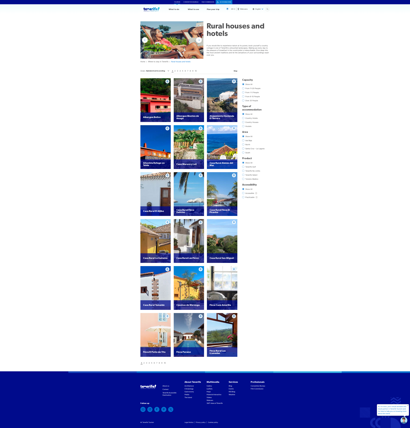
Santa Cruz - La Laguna (254, 149)
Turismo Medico (251, 179)
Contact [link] (165, 389)
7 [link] (187, 71)
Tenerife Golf (250, 167)
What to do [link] (174, 9)
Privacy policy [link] (201, 422)
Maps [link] (209, 392)
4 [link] (180, 71)
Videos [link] (209, 397)
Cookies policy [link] (213, 422)
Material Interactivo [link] (214, 394)
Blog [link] (230, 386)
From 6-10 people (252, 96)
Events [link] (231, 389)
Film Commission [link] (208, 2)
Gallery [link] (209, 386)
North (247, 144)
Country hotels (251, 118)
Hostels (248, 126)
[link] (142, 62)
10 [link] (196, 71)
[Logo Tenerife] (151, 10)
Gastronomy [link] (189, 392)
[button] (145, 40)
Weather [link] (232, 394)
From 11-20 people (252, 88)
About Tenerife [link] (192, 382)
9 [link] (192, 71)
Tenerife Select (251, 175)
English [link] (258, 9)
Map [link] (235, 71)
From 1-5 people (252, 92)
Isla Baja (248, 140)
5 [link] (182, 71)
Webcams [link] (244, 9)
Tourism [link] (177, 2)
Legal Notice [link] (188, 422)
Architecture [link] (189, 386)
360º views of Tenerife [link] (215, 403)
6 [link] (185, 71)
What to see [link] (193, 9)
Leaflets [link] (209, 389)
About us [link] (166, 386)
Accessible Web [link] (225, 2)
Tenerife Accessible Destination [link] (169, 394)
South (247, 153)
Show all (248, 84)
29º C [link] (233, 9)
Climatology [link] (188, 389)
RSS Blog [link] (232, 392)
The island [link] (188, 397)
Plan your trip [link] (213, 9)
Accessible (248, 193)
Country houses (251, 122)
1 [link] (172, 71)
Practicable (248, 197)
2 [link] (175, 71)
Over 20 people (251, 100)
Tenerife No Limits (252, 171)
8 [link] (190, 71)
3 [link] (177, 71)
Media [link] (186, 394)
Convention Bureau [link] (190, 2)
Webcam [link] (210, 400)
